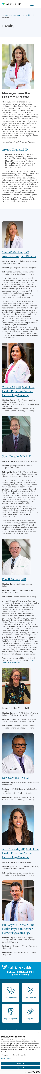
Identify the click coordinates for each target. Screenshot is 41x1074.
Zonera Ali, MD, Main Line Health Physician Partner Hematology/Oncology (18, 391)
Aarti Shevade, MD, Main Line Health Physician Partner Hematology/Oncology (20, 853)
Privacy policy (6, 1058)
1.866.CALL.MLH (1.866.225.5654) (23, 973)
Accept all (20, 1063)
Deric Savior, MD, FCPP (16, 778)
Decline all (20, 1068)
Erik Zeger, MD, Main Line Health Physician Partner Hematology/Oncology (18, 929)
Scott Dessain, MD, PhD (16, 456)
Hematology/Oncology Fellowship (16, 15)
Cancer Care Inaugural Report (19, 661)
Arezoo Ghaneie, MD (15, 149)
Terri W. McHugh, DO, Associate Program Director (19, 254)
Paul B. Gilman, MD (14, 579)
